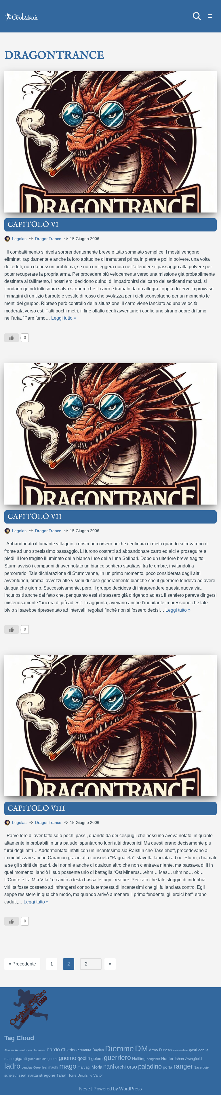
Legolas (19, 238)
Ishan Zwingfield (188, 1059)
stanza (33, 1075)
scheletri (11, 1075)
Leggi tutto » (63, 318)
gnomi (52, 1059)
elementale (180, 1050)
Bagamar (39, 1050)
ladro (12, 1066)
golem (97, 1058)
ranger (183, 1066)
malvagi (83, 1067)
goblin (83, 1058)
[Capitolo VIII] (110, 725)
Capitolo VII (35, 517)
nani (108, 1066)
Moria (97, 1067)
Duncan (165, 1050)
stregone (47, 1075)
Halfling (139, 1059)
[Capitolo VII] (110, 434)
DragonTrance (48, 238)
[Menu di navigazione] (210, 16)
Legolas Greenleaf (34, 1067)
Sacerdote (201, 1067)
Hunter (167, 1058)
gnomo (67, 1058)
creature (84, 1050)
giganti (21, 1058)
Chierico (69, 1050)
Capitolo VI (33, 224)
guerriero (117, 1057)
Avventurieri (23, 1050)
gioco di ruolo (37, 1059)
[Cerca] (197, 16)
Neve (84, 1088)
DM (141, 1048)
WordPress (130, 1088)
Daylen (98, 1050)
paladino (150, 1066)
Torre (72, 1075)
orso (132, 1067)
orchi (120, 1067)
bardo (53, 1049)
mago (67, 1066)
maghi (53, 1067)
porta (167, 1067)
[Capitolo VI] (110, 142)
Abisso (9, 1050)
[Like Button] (11, 337)
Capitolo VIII (36, 808)
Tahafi (61, 1075)
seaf (22, 1075)
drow (153, 1050)
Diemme (119, 1048)
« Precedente (22, 963)
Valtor (98, 1075)
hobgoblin (153, 1059)
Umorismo (85, 1075)
